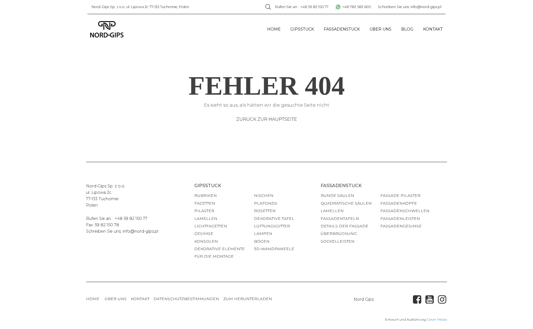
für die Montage (214, 256)
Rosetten (265, 210)
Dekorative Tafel (274, 218)
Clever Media (437, 319)
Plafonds (265, 203)
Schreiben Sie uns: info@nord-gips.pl (409, 7)
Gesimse (203, 233)
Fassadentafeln (340, 218)
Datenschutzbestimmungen (186, 298)
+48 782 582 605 (356, 7)
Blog (407, 29)
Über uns (380, 29)
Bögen (262, 241)
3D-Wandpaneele (274, 248)
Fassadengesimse (401, 225)
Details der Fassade (344, 225)
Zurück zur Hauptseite (266, 119)
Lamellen (205, 218)
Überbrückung (339, 233)
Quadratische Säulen (346, 203)
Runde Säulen (337, 195)
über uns (116, 298)
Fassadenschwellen (404, 210)
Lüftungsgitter (272, 225)
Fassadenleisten (400, 218)
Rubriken (205, 195)
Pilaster (204, 210)
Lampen (263, 233)
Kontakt (433, 29)
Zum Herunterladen (247, 298)
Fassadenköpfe (398, 203)
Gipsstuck (302, 29)
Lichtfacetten (210, 225)
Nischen (263, 195)
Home (274, 29)
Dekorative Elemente (219, 248)
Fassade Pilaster (400, 195)
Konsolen (206, 241)
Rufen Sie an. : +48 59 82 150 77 (301, 7)
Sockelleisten (338, 241)
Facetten (204, 203)
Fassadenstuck (342, 29)
